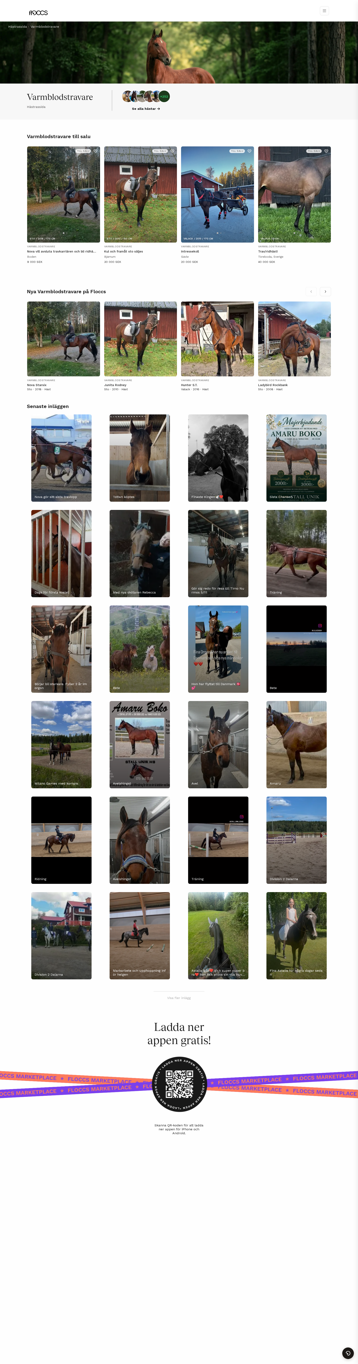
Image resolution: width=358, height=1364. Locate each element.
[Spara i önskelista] (95, 151)
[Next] (325, 291)
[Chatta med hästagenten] (348, 1353)
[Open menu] (324, 10)
